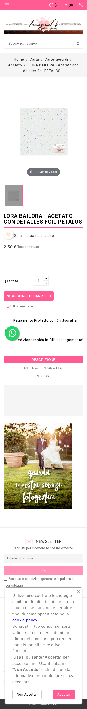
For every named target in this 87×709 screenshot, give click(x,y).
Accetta (63, 694)
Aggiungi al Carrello (29, 296)
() (57, 5)
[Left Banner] (38, 466)
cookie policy (24, 620)
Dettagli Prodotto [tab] (43, 368)
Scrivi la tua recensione (34, 236)
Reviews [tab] (43, 376)
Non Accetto (27, 694)
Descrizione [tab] (43, 359)
